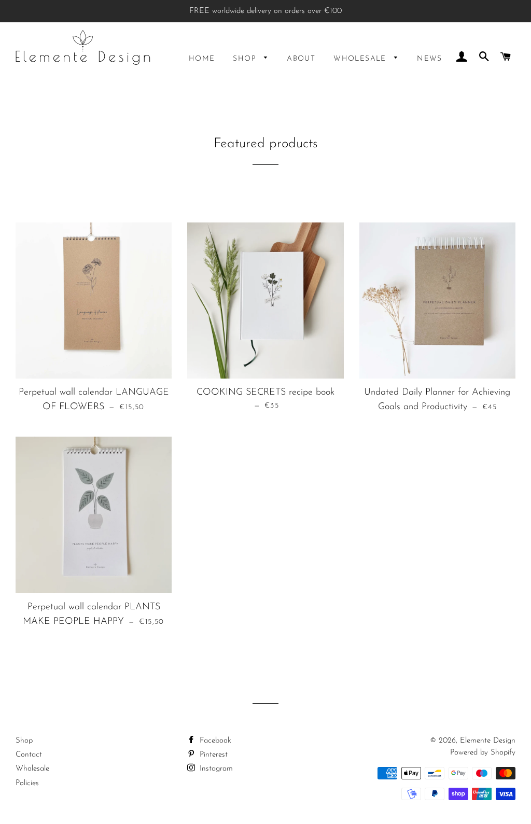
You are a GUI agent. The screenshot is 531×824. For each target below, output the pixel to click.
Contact (29, 755)
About (301, 58)
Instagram (215, 769)
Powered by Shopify (482, 753)
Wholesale (361, 58)
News (429, 58)
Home (202, 58)
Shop (246, 58)
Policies (27, 783)
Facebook (214, 741)
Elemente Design (487, 741)
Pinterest (212, 755)
